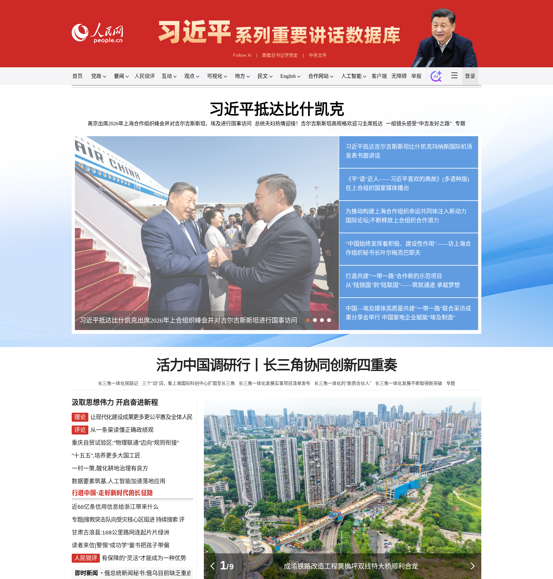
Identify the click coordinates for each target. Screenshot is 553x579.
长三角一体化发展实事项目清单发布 (274, 383)
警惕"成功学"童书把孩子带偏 (132, 545)
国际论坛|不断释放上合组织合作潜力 (392, 220)
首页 (77, 76)
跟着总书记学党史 (280, 55)
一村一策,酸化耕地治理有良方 (110, 468)
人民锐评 (144, 76)
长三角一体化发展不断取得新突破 (408, 383)
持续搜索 (167, 520)
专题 (460, 123)
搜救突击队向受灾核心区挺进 (119, 520)
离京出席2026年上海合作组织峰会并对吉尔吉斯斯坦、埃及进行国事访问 (170, 123)
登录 (470, 76)
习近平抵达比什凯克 (276, 109)
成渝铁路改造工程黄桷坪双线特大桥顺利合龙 (351, 566)
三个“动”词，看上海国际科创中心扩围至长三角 (188, 383)
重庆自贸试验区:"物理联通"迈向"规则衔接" (125, 443)
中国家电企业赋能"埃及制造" (418, 317)
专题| (78, 520)
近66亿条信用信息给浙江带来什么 (115, 507)
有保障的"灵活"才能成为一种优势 (144, 558)
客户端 (379, 76)
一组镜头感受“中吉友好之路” (419, 123)
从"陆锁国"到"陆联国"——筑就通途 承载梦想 (403, 285)
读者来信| (84, 545)
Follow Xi (242, 55)
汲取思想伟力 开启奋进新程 (115, 402)
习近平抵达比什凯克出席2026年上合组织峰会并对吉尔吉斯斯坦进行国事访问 (188, 320)
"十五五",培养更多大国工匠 (106, 455)
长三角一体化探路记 (118, 383)
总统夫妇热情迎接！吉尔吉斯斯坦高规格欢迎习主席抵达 (319, 123)
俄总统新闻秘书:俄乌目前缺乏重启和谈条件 (148, 573)
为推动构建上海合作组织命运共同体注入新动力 (406, 211)
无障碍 (399, 76)
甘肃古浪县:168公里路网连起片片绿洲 (120, 532)
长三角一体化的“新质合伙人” (342, 383)
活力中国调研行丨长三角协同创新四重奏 (276, 365)
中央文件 (318, 55)
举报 (416, 76)
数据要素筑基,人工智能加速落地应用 (118, 481)
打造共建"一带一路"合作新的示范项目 (394, 276)
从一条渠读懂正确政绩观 (122, 430)
